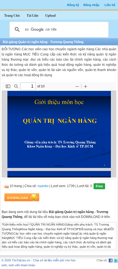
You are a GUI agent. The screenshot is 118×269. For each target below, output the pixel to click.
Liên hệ (110, 5)
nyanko (43, 186)
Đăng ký (73, 5)
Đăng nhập (91, 5)
